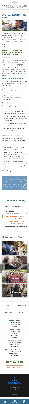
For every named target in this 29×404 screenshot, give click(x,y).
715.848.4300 (14, 355)
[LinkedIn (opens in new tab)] (14, 362)
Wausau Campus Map (17, 223)
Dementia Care (9, 208)
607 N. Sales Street (14, 331)
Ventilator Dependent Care (13, 206)
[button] (24, 401)
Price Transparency (14, 392)
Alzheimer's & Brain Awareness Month (16, 226)
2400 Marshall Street (14, 342)
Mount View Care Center (12, 213)
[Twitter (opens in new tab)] (18, 362)
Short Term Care (10, 204)
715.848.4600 (15, 346)
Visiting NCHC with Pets (17, 221)
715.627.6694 (14, 326)
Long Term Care (9, 211)
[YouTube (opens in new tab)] (21, 362)
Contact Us (8, 305)
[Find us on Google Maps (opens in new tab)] (11, 362)
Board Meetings (21, 305)
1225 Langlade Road (14, 322)
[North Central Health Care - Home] (14, 4)
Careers (21, 308)
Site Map (20, 312)
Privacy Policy (8, 312)
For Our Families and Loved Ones (14, 216)
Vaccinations (17, 218)
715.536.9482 (14, 337)
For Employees (8, 308)
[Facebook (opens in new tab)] (7, 362)
